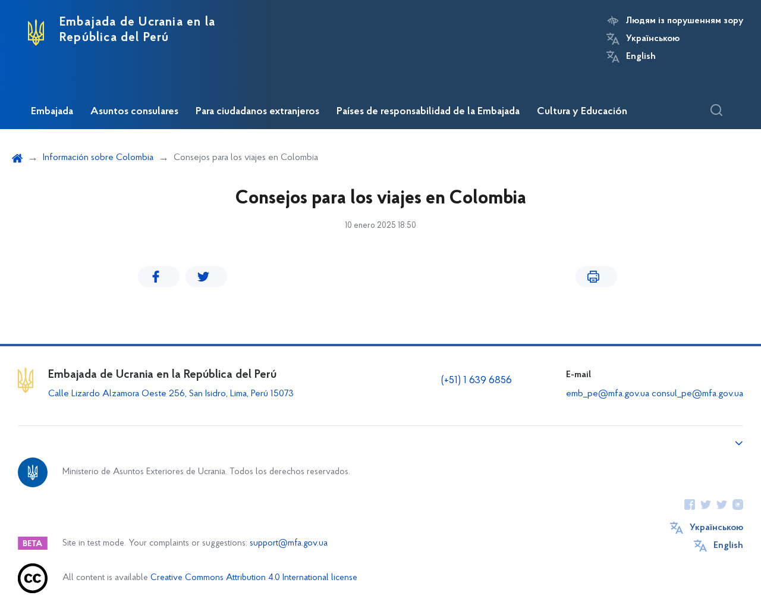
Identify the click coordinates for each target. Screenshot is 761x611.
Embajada (52, 111)
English (641, 56)
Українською (653, 38)
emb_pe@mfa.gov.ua (607, 394)
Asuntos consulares (134, 111)
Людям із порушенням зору (684, 21)
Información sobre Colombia (98, 157)
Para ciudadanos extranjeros (257, 111)
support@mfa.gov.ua (289, 543)
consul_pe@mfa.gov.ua (697, 394)
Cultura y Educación (582, 111)
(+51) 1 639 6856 (476, 380)
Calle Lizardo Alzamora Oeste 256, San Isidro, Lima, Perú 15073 (171, 394)
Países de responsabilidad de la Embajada (428, 111)
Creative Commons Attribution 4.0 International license (253, 578)
